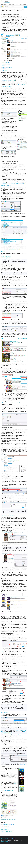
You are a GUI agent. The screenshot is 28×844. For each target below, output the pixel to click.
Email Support (22, 4)
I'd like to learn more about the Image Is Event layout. (11, 734)
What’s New (11, 4)
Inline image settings (6, 257)
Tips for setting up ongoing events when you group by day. (13, 183)
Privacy (2, 838)
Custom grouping (5, 64)
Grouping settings (6, 62)
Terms (6, 838)
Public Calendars (12, 838)
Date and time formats (7, 67)
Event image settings (6, 256)
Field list (4, 69)
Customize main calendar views (8, 80)
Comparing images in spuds (6, 831)
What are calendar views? (5, 12)
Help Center (3, 4)
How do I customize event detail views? (8, 819)
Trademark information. (6, 841)
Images (3, 65)
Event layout (4, 70)
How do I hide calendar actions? (7, 790)
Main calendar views (5, 826)
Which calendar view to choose (7, 824)
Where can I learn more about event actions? (11, 402)
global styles (22, 764)
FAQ (16, 4)
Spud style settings (5, 829)
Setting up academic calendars (14, 249)
